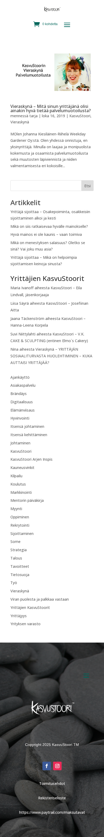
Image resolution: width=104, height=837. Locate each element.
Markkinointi (21, 492)
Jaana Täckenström (27, 318)
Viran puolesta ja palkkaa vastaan (39, 599)
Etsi (87, 185)
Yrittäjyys (18, 615)
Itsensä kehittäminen (28, 434)
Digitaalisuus (21, 401)
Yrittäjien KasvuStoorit (30, 607)
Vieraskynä (19, 121)
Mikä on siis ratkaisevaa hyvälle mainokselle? (49, 226)
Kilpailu (16, 475)
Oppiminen (19, 516)
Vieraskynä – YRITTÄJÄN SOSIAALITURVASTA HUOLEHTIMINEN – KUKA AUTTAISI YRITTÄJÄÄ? (51, 356)
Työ (13, 582)
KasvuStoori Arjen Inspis (31, 459)
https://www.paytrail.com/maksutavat (52, 812)
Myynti (16, 508)
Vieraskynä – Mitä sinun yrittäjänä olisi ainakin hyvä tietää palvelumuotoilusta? (50, 108)
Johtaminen (20, 442)
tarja (33, 115)
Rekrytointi (19, 525)
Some (15, 541)
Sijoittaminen (22, 533)
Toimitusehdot (52, 783)
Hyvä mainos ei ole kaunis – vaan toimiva (46, 234)
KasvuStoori (79, 115)
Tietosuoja (19, 574)
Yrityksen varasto (25, 623)
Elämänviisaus (22, 410)
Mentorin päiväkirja (27, 500)
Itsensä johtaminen (27, 426)
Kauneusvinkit (22, 467)
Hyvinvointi (19, 418)
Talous (16, 558)
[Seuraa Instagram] (57, 766)
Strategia (18, 549)
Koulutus (18, 484)
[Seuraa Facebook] (46, 766)
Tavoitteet (19, 566)
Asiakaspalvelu (22, 385)
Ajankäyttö (20, 377)
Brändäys (18, 393)
